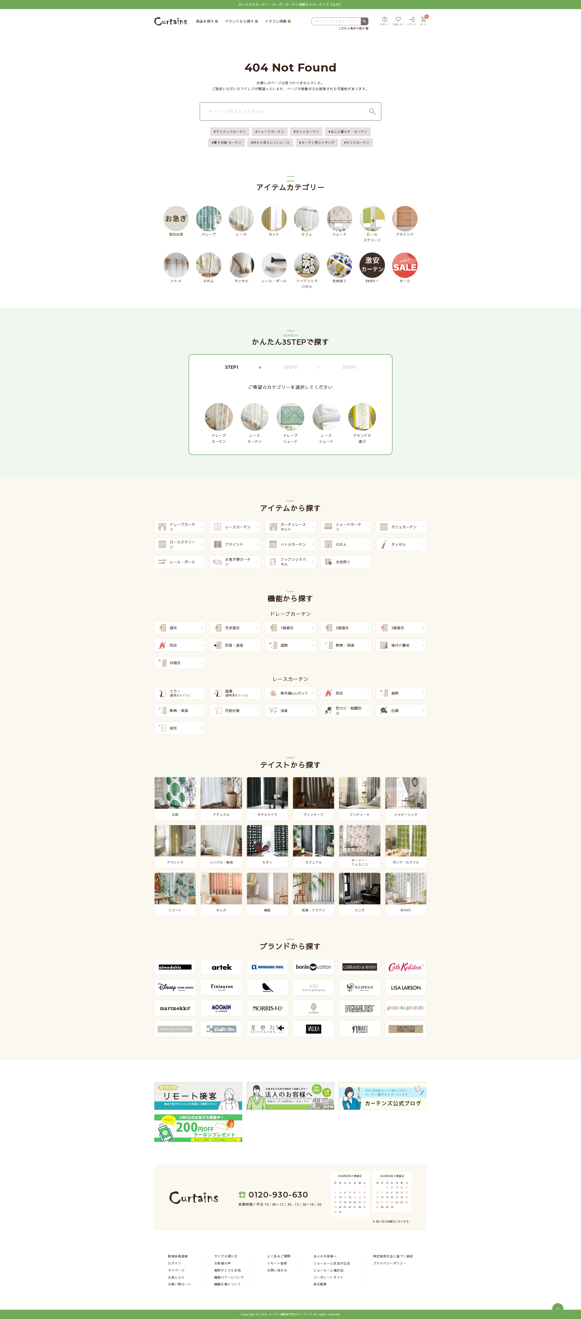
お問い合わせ (277, 1270)
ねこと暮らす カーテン (349, 131)
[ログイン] (411, 21)
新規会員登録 (178, 1256)
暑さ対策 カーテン (227, 142)
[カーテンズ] (170, 21)
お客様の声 (222, 1263)
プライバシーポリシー (389, 1263)
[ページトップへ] (558, 1308)
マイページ (176, 1270)
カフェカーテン (307, 131)
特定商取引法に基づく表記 (393, 1256)
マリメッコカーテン (231, 131)
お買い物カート (179, 1284)
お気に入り (176, 1277)
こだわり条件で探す (351, 28)
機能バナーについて (229, 1277)
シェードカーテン (271, 131)
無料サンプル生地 (227, 1270)
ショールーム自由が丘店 (331, 1263)
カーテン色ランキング (318, 142)
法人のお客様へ (325, 1256)
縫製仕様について (227, 1284)
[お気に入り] (398, 21)
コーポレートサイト (328, 1277)
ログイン (174, 1263)
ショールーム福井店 (328, 1270)
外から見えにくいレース (271, 142)
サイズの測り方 (226, 1256)
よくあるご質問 (278, 1256)
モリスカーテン (357, 142)
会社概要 (320, 1284)
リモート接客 (277, 1263)
